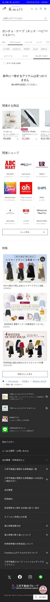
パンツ (35, 49)
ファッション (15, 42)
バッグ (39, 42)
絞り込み (42, 597)
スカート (44, 49)
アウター (27, 49)
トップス (6, 49)
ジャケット (16, 49)
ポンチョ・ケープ (39, 381)
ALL (4, 42)
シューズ (28, 42)
